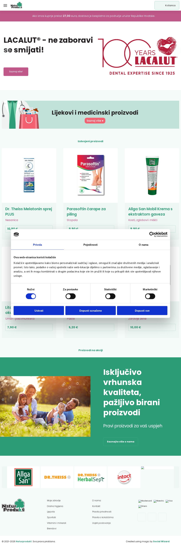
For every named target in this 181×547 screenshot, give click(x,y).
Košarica (170, 5)
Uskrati (38, 310)
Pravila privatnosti (101, 511)
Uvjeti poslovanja (101, 522)
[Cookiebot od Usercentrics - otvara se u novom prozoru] (151, 234)
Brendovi (51, 528)
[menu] (5, 5)
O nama (96, 500)
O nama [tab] (143, 244)
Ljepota (51, 511)
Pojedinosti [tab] (90, 244)
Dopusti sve (142, 310)
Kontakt (96, 506)
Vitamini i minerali (56, 522)
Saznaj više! (16, 71)
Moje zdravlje (54, 500)
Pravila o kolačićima (102, 517)
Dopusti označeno (90, 310)
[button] (5, 50)
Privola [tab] (37, 244)
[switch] (71, 296)
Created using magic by (148, 541)
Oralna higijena (55, 506)
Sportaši (51, 517)
